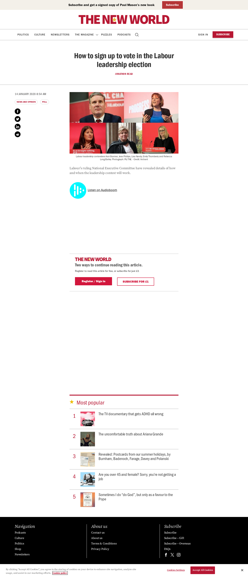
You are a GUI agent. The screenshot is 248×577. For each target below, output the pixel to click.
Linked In (18, 127)
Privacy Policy (100, 549)
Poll (44, 102)
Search (137, 34)
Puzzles (106, 34)
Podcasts (124, 34)
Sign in (203, 34)
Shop (18, 549)
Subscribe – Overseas (177, 543)
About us (96, 538)
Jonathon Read (124, 74)
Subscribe (172, 5)
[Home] (124, 19)
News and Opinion (26, 102)
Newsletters (60, 34)
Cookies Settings (176, 570)
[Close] (242, 570)
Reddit (18, 134)
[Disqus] (124, 336)
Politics (23, 34)
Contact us (97, 532)
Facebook (18, 111)
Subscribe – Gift (174, 538)
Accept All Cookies (202, 570)
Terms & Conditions (104, 543)
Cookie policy (60, 573)
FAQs (167, 549)
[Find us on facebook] (166, 556)
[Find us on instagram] (178, 556)
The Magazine (84, 34)
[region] (124, 570)
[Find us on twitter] (172, 556)
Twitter (18, 119)
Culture (39, 34)
